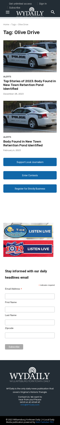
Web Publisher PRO (45, 422)
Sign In (43, 3)
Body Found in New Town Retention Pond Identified (23, 143)
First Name (11, 302)
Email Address (13, 288)
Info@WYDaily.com (30, 404)
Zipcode (9, 328)
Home (6, 24)
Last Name (10, 315)
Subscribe (14, 7)
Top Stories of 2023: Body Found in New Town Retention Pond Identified (29, 85)
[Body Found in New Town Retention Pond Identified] (30, 117)
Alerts (7, 77)
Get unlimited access (20, 3)
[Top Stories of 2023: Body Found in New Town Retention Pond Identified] (30, 56)
